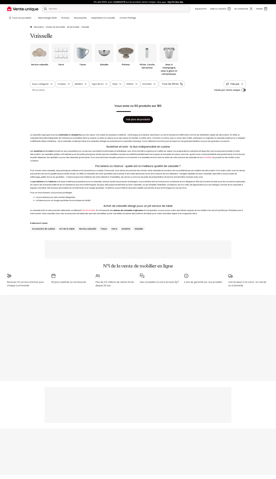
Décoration (39, 27)
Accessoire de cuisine (43, 228)
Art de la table (73, 27)
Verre (114, 228)
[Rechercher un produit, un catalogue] (45, 9)
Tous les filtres (170, 84)
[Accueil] (31, 27)
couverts (207, 157)
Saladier (139, 228)
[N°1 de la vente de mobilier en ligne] (23, 8)
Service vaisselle (87, 228)
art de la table (88, 210)
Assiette (126, 228)
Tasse (104, 228)
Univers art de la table (55, 27)
